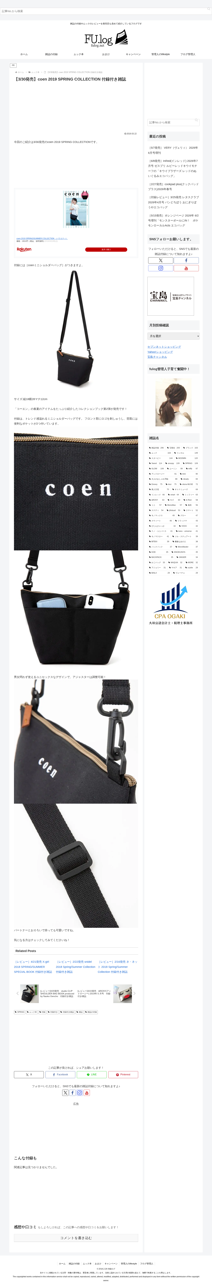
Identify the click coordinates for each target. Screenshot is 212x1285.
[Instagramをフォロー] (80, 1093)
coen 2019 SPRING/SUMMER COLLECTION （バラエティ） (42, 238)
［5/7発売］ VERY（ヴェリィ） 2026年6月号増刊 (173, 150)
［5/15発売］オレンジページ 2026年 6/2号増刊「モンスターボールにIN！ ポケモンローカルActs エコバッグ (173, 220)
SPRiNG (20, 1012)
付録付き (54, 1012)
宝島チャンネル (157, 356)
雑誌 (81, 1012)
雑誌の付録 (92, 1012)
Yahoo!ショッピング (160, 351)
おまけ (98, 1263)
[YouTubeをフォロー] (87, 1093)
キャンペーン (111, 1263)
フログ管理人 (146, 1263)
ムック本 (33, 1012)
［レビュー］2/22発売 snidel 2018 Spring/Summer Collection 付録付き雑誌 (75, 966)
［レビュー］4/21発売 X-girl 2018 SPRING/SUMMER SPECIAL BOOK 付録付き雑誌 (33, 966)
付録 (43, 1012)
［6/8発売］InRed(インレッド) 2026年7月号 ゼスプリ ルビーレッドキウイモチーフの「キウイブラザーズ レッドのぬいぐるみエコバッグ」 (173, 168)
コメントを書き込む (76, 1238)
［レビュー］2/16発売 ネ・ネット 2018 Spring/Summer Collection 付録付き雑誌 (118, 966)
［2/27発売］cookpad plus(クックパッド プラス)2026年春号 (173, 187)
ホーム (62, 1263)
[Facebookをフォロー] (72, 1093)
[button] (209, 9)
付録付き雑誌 (68, 1012)
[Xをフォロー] (65, 1093)
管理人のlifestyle (129, 1263)
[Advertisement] (76, 106)
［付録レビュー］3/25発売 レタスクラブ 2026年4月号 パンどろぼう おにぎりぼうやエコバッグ (174, 202)
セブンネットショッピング (164, 346)
